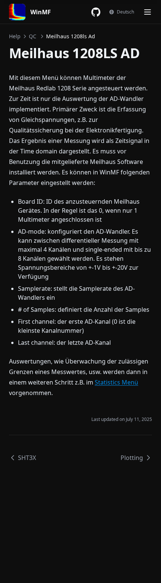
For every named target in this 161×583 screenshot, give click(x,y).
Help (15, 36)
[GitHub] (95, 12)
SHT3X (27, 458)
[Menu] (147, 12)
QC (32, 36)
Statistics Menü (116, 382)
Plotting (132, 458)
